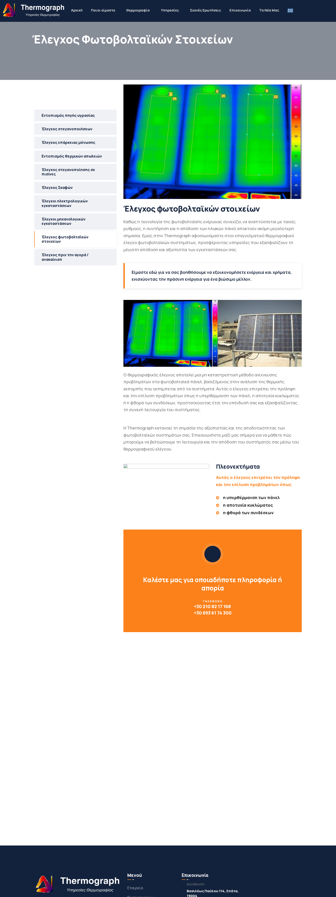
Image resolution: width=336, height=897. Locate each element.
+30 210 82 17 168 (212, 606)
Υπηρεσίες (170, 10)
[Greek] (290, 10)
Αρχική (77, 10)
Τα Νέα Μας (269, 10)
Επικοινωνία (240, 10)
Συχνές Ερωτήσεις (205, 10)
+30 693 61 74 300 (213, 613)
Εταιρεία (135, 887)
